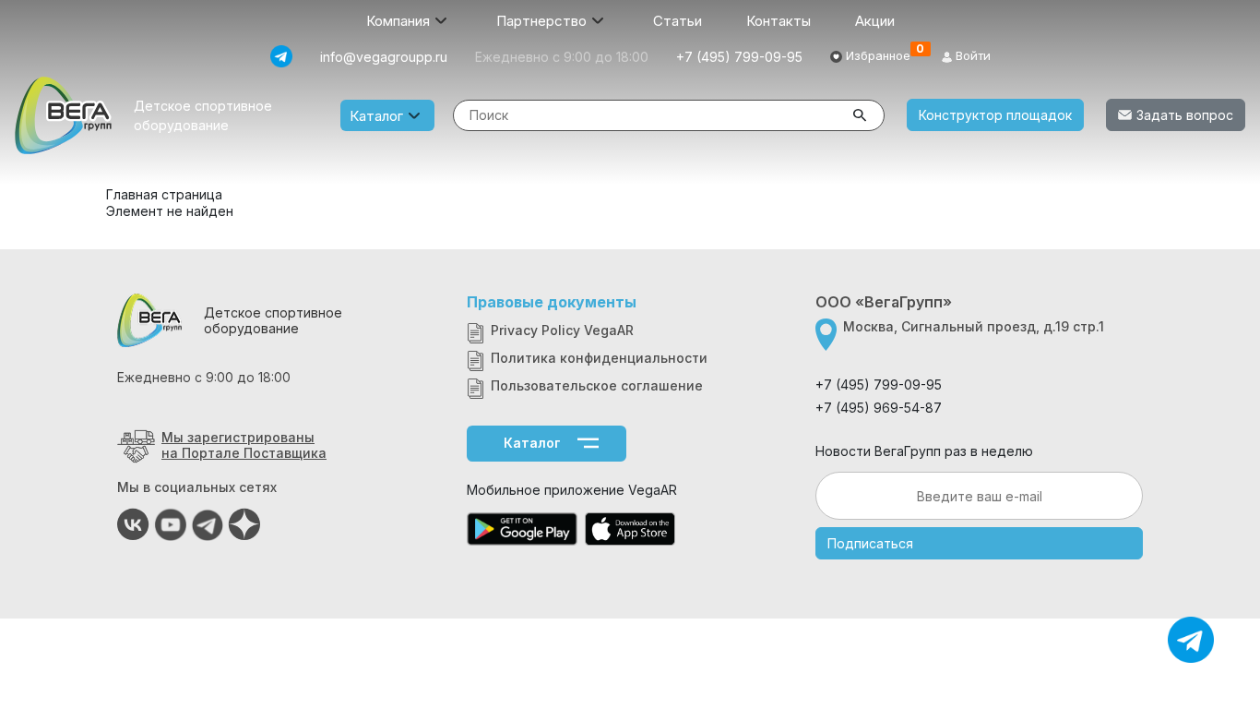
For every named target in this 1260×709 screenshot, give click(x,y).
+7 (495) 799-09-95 (739, 57)
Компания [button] (398, 21)
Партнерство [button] (541, 21)
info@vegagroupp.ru (383, 57)
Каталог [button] (376, 116)
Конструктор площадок (995, 115)
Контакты (778, 21)
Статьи (677, 21)
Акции (875, 21)
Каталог (532, 443)
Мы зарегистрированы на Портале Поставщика (244, 445)
